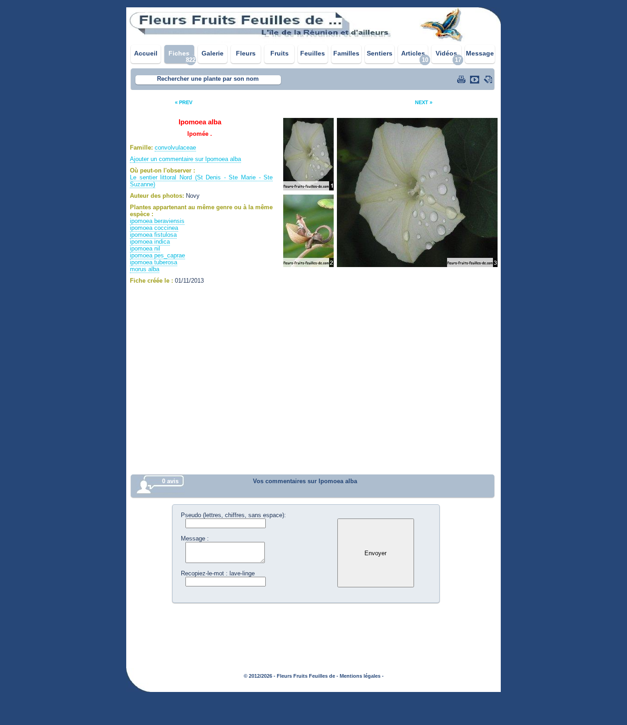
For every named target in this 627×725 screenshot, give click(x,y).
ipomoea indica (150, 241)
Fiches (179, 53)
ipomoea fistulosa (153, 234)
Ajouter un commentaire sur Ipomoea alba (185, 159)
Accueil (145, 53)
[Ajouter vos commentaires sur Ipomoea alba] (488, 79)
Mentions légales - (362, 676)
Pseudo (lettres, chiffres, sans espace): (233, 515)
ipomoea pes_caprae (157, 255)
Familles (346, 53)
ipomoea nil (145, 248)
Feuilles (312, 53)
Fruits (279, 53)
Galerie (213, 53)
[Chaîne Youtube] (475, 79)
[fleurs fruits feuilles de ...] (313, 40)
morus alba (144, 269)
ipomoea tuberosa (153, 262)
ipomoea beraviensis (157, 221)
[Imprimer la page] (462, 79)
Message (480, 53)
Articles (413, 53)
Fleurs (246, 53)
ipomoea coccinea (154, 227)
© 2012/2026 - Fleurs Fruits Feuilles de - (291, 676)
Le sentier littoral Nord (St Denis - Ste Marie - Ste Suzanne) (201, 181)
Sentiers (379, 53)
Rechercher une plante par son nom (208, 78)
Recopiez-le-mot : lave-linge (218, 573)
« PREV (183, 102)
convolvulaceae (175, 147)
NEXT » (423, 102)
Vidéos (446, 53)
